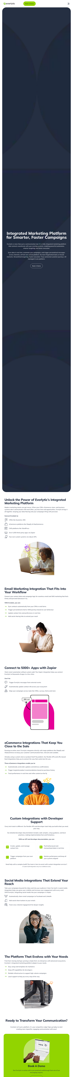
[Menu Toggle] (68, 3)
